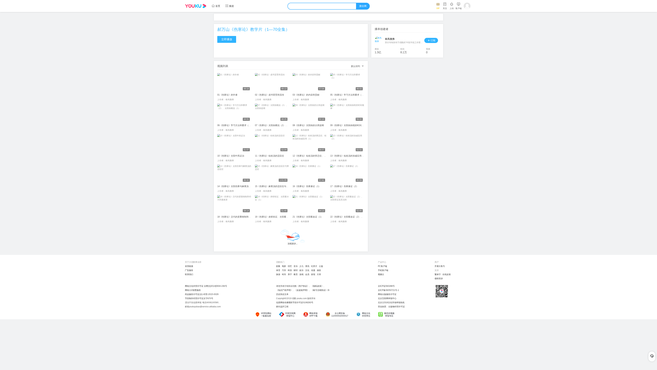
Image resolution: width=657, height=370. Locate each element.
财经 (296, 270)
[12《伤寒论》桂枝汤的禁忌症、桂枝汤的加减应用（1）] (310, 143)
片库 (319, 274)
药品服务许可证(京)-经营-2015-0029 (201, 294)
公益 (321, 266)
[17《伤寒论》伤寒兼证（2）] (347, 174)
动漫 (313, 270)
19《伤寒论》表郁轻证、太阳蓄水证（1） (275, 216)
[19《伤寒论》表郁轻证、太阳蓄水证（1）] (272, 204)
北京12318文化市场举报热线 (391, 302)
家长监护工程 (282, 306)
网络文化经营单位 (366, 314)
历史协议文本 (282, 294)
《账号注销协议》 (319, 290)
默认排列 (355, 66)
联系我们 (189, 274)
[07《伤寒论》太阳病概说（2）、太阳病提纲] (272, 113)
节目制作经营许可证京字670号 (199, 298)
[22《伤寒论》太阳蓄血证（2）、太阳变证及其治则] (347, 204)
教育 (296, 274)
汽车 (284, 270)
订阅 (432, 40)
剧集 (278, 266)
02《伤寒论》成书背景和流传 (269, 95)
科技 (290, 270)
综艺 (290, 266)
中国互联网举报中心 (290, 314)
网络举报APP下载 (313, 314)
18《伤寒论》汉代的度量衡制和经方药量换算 (239, 216)
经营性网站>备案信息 (266, 314)
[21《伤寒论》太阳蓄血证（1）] (310, 204)
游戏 (301, 274)
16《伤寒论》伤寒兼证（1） (307, 186)
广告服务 (189, 270)
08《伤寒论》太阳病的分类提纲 (308, 125)
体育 (278, 270)
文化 (307, 270)
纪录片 (314, 266)
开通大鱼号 (440, 266)
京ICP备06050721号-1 (388, 290)
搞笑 (319, 270)
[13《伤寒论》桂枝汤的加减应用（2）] (347, 143)
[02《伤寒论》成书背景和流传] (272, 82)
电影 (284, 266)
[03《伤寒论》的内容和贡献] (310, 82)
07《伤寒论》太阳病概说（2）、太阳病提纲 (277, 125)
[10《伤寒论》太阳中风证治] (234, 143)
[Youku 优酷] (196, 6)
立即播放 (226, 39)
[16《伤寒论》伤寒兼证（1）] (310, 174)
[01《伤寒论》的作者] (234, 82)
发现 (313, 274)
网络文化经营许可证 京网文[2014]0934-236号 (206, 286)
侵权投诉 (439, 278)
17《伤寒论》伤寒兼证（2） (344, 186)
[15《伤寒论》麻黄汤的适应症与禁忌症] (272, 174)
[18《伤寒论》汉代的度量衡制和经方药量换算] (234, 204)
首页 (217, 6)
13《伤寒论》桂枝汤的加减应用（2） (348, 156)
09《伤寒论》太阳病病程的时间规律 (348, 125)
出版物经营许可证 (396, 306)
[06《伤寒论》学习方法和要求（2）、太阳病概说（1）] (234, 113)
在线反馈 (446, 274)
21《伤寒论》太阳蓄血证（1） (308, 216)
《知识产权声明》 (284, 290)
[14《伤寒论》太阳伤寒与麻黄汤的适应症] (234, 174)
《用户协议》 (303, 286)
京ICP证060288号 (386, 286)
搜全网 (362, 6)
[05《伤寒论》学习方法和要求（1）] (347, 82)
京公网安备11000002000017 (339, 314)
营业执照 (382, 306)
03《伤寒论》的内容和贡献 (306, 95)
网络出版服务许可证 (387, 294)
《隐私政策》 (317, 286)
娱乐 (301, 270)
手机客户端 (383, 270)
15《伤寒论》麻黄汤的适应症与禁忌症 (274, 186)
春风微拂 (230, 99)
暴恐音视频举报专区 (389, 314)
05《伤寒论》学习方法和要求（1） (347, 95)
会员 (307, 274)
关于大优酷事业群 (193, 262)
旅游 (278, 274)
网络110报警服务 (193, 290)
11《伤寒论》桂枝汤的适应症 (269, 156)
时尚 (284, 274)
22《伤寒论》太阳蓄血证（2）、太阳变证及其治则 (355, 216)
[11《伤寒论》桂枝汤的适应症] (272, 143)
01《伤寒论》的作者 (227, 95)
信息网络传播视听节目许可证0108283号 (294, 302)
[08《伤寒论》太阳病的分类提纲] (310, 113)
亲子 (290, 274)
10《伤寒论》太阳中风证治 (230, 156)
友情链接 (189, 266)
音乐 (296, 266)
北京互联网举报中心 (387, 298)
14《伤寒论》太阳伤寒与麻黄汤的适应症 (237, 186)
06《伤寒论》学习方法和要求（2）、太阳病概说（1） (244, 125)
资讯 (307, 266)
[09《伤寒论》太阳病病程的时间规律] (347, 113)
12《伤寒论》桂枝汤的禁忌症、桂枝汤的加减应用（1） (320, 156)
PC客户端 (382, 266)
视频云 (381, 274)
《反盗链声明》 (302, 290)
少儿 (301, 266)
